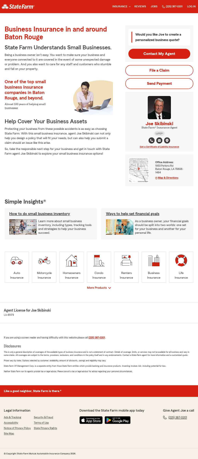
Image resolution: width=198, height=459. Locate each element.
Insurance (119, 6)
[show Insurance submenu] (129, 6)
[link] (18, 6)
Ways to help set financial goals (132, 214)
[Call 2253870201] (151, 140)
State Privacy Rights (45, 428)
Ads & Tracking (12, 417)
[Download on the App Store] (91, 420)
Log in (191, 6)
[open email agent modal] (159, 141)
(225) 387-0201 (174, 6)
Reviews (140, 6)
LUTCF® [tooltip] (159, 133)
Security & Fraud (43, 417)
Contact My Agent (159, 54)
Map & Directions (168, 177)
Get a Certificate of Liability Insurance (159, 147)
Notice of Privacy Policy (17, 428)
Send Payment (159, 84)
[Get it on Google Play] (118, 420)
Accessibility (11, 422)
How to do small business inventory (39, 214)
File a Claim (159, 70)
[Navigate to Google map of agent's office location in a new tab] (167, 140)
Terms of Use (41, 422)
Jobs (154, 6)
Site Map (9, 433)
